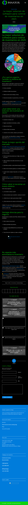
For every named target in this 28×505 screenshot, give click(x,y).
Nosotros (4, 422)
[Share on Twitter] (6, 291)
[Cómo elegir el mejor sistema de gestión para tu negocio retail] (14, 331)
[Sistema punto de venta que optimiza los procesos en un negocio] (14, 341)
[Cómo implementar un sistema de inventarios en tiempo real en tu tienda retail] (14, 312)
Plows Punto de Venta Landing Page (9, 424)
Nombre (20, 372)
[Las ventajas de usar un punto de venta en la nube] (14, 322)
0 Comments (13, 282)
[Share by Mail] (24, 291)
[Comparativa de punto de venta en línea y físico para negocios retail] (14, 351)
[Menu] (25, 2)
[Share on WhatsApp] (8, 291)
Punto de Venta (14, 9)
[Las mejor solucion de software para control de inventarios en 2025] (14, 28)
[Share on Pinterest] (11, 291)
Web (19, 380)
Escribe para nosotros (6, 457)
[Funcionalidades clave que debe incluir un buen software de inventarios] (14, 302)
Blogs (3, 426)
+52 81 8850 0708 (5, 465)
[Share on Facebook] (3, 291)
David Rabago (20, 282)
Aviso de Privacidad (6, 428)
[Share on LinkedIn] (14, 291)
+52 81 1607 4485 (5, 471)
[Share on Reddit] (22, 291)
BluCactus (19, 503)
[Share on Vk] (19, 291)
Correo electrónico (20, 377)
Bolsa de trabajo (5, 459)
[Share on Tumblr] (16, 291)
